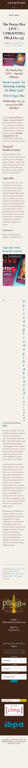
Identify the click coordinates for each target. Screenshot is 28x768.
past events (14, 569)
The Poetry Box (16, 3)
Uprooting (6, 578)
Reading (19, 576)
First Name (14, 656)
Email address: (14, 673)
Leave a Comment (16, 45)
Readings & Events (12, 571)
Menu (14, 7)
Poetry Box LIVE (11, 576)
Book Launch (15, 574)
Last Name (14, 665)
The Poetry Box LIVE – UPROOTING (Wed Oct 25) (14, 31)
